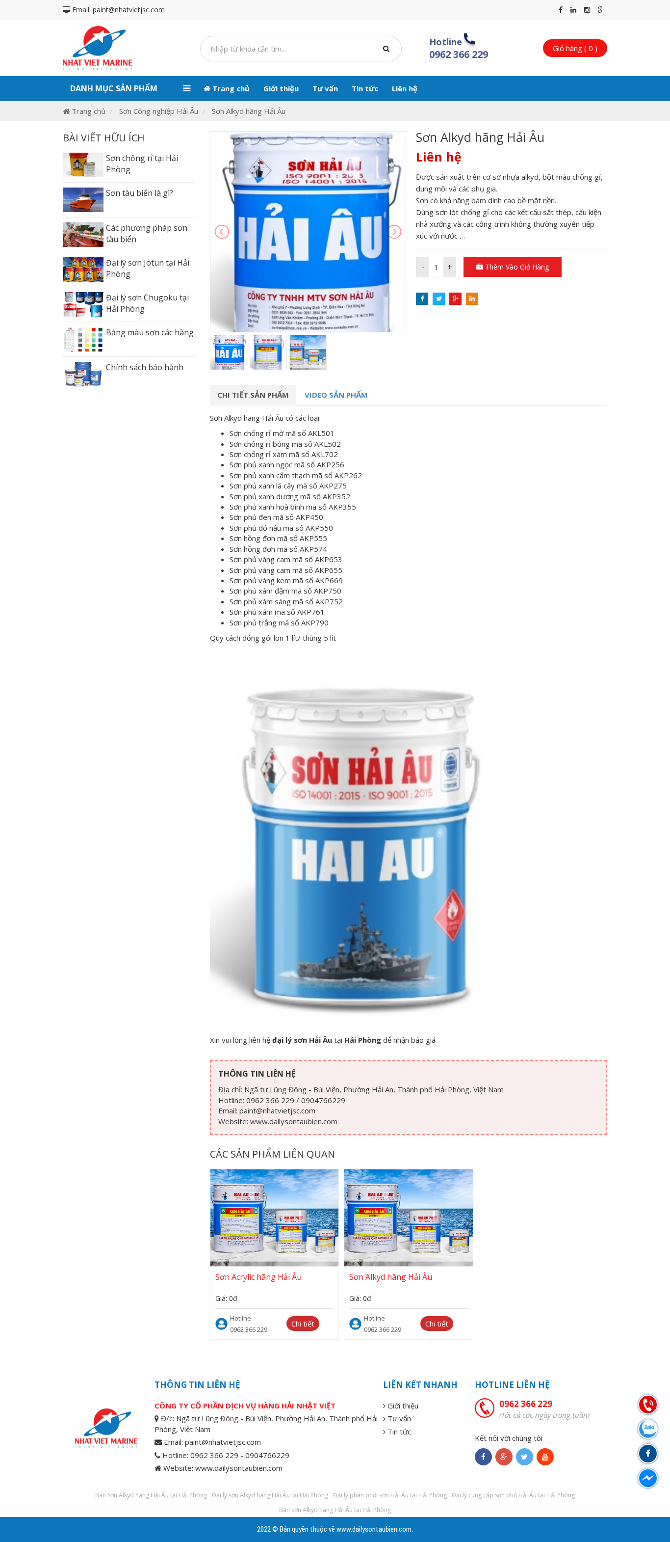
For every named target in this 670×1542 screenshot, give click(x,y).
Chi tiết (302, 1323)
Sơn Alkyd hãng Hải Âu (248, 111)
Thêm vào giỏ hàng (516, 266)
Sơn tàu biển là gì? (139, 193)
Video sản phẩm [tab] (336, 395)
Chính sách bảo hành (144, 367)
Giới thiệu (281, 88)
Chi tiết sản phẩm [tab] (253, 395)
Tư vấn (325, 88)
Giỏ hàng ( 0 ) (575, 48)
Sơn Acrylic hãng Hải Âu (258, 1276)
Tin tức (365, 88)
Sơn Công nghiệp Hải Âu (158, 111)
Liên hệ (404, 88)
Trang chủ (230, 88)
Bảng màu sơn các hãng (150, 332)
